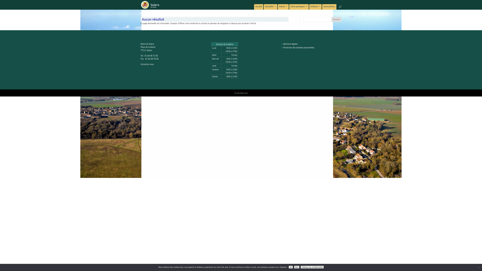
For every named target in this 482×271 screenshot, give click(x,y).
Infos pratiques (297, 6)
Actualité (269, 6)
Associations (329, 6)
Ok (291, 267)
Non (296, 267)
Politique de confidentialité (312, 267)
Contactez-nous (147, 64)
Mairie (282, 6)
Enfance (314, 6)
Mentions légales (290, 43)
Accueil (258, 6)
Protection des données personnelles (298, 47)
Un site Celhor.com (241, 93)
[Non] (479, 267)
